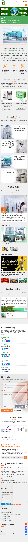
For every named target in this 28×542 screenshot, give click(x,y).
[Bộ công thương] (6, 505)
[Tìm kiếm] (22, 2)
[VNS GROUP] (3, 315)
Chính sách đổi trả (5, 516)
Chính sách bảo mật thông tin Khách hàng (10, 514)
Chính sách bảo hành (6, 518)
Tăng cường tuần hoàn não (7, 494)
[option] (14, 11)
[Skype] (5, 341)
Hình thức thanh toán (6, 512)
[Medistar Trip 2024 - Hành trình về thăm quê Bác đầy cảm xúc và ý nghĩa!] (23, 280)
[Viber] (7, 341)
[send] (25, 457)
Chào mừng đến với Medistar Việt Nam (13, 49)
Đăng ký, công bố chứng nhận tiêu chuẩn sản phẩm (19, 158)
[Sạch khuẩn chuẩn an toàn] (14, 234)
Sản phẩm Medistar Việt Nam (14, 80)
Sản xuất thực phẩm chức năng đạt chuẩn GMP (19, 128)
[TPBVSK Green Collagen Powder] (20, 95)
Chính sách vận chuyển (6, 520)
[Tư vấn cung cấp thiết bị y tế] (14, 176)
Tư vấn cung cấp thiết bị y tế (8, 171)
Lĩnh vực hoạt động (14, 117)
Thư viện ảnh (5, 226)
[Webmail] (16, 505)
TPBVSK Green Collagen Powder (21, 104)
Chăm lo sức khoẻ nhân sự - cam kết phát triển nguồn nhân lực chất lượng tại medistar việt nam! (14, 214)
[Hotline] (26, 524)
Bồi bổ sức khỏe (5, 498)
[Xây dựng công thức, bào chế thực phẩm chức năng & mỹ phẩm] (14, 146)
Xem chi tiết (7, 109)
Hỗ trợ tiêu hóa (4, 496)
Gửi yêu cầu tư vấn (7, 410)
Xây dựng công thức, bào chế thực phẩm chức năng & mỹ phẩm (8, 144)
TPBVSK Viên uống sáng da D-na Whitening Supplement (7, 105)
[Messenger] (2, 341)
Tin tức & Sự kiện (14, 187)
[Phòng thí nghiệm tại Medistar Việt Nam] (14, 249)
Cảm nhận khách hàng (14, 289)
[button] (1, 11)
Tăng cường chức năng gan (7, 492)
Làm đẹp (3, 500)
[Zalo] (9, 341)
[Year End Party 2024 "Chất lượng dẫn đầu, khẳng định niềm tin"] (5, 280)
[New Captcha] (26, 406)
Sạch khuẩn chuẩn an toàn (8, 244)
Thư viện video (6, 254)
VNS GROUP (10, 313)
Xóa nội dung (17, 410)
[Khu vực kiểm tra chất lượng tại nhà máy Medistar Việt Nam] (5, 249)
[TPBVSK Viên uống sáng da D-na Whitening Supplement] (7, 95)
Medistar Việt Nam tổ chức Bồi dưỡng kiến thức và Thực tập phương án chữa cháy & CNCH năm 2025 (13, 274)
